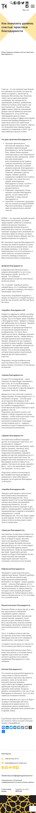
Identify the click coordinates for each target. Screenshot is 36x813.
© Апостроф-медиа (6, 790)
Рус (24, 10)
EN (28, 10)
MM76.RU (18, 791)
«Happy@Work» (14, 723)
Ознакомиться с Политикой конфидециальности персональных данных (17, 781)
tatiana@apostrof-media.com (16, 763)
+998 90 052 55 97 (12, 759)
